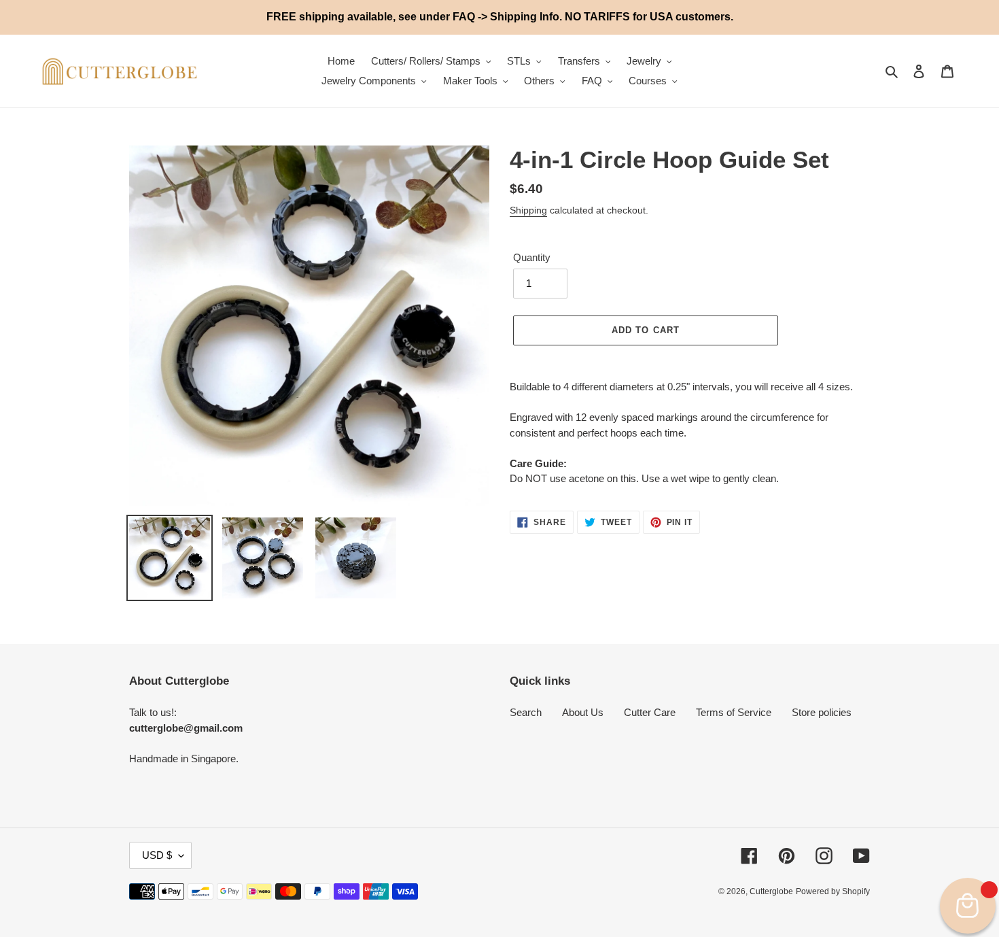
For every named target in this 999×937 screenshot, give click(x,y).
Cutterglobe (771, 891)
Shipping (528, 210)
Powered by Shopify (833, 891)
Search (526, 712)
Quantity (531, 257)
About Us (582, 712)
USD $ (157, 855)
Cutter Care (650, 712)
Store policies (822, 712)
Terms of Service (733, 712)
